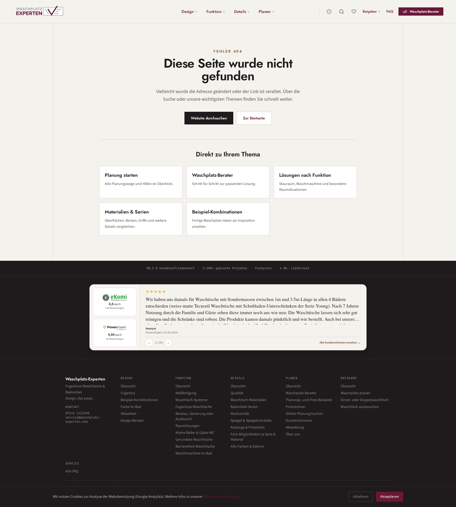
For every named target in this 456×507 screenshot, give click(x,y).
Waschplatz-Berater (424, 11)
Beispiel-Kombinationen (139, 400)
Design (188, 11)
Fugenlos (128, 393)
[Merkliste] (353, 11)
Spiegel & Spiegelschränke (251, 420)
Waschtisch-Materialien (249, 400)
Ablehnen (360, 496)
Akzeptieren (389, 496)
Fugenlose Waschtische (193, 407)
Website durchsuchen (209, 118)
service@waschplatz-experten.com (83, 419)
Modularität (240, 413)
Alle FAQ (71, 471)
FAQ (389, 11)
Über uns (293, 434)
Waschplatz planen (355, 393)
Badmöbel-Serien (244, 407)
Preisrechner (296, 407)
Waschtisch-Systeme (191, 400)
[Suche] (341, 11)
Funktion (213, 11)
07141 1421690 (77, 413)
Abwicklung (295, 427)
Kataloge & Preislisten (248, 427)
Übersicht (128, 386)
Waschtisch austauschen (360, 407)
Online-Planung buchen (304, 413)
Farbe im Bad (131, 407)
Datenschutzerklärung (220, 496)
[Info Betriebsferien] (329, 11)
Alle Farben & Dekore (247, 446)
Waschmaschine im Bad (193, 453)
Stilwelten (128, 413)
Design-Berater (132, 420)
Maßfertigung (185, 393)
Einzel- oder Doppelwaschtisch (365, 400)
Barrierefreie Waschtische (195, 446)
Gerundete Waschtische (193, 439)
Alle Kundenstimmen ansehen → (340, 343)
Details (240, 11)
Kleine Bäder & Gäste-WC (194, 432)
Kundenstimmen (299, 420)
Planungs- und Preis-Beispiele (309, 400)
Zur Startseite (254, 118)
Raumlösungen (187, 426)
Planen (264, 11)
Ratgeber (370, 11)
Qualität (237, 393)
